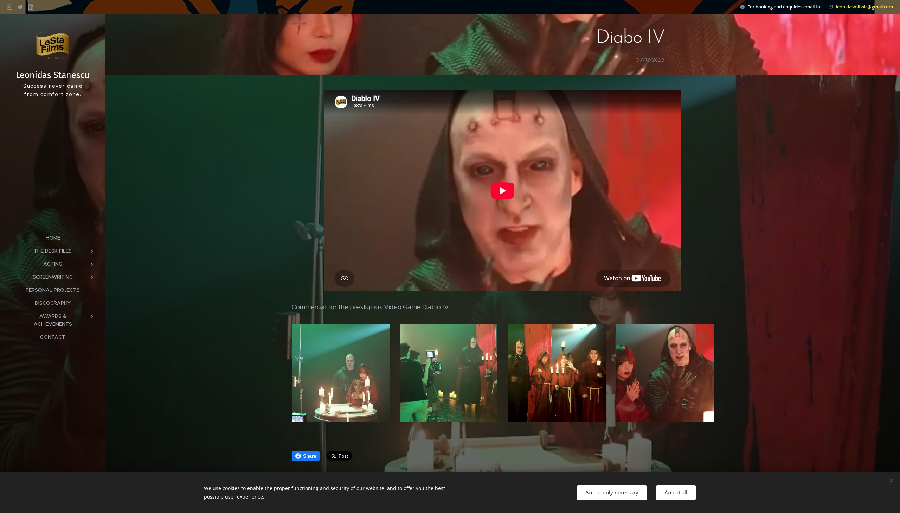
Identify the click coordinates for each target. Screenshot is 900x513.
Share (309, 456)
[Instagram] (9, 7)
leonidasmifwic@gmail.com (864, 7)
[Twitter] (20, 7)
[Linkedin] (30, 7)
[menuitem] (52, 238)
